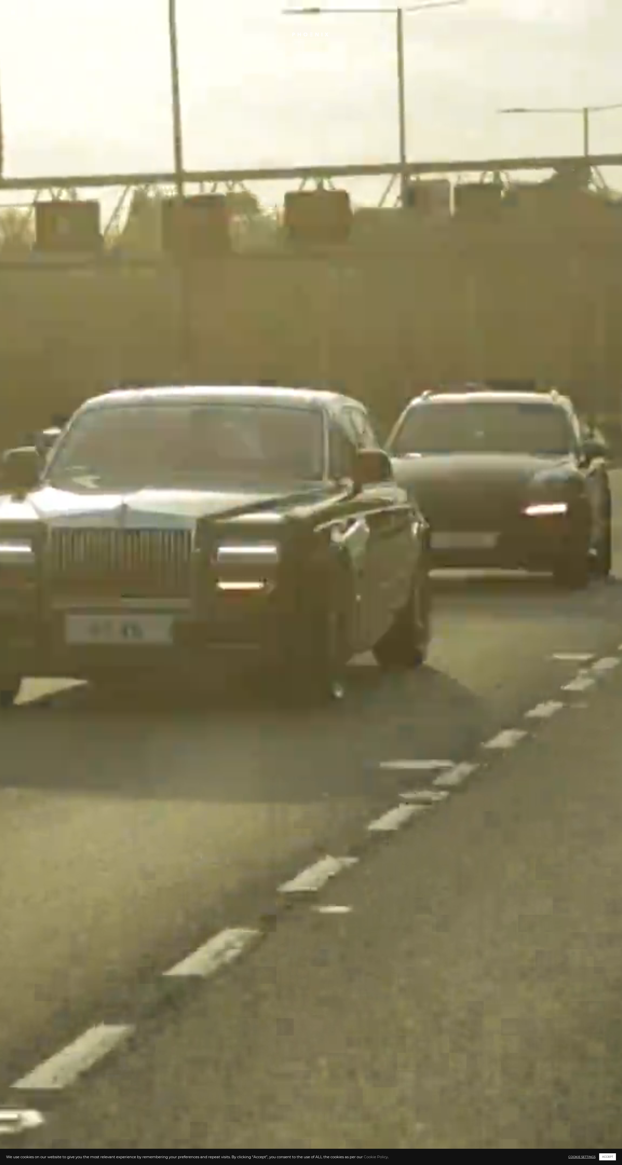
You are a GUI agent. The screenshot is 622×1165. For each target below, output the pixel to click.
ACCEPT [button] (607, 1156)
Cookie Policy (376, 1157)
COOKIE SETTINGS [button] (582, 1157)
